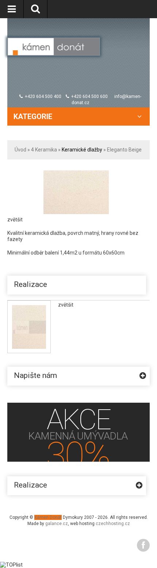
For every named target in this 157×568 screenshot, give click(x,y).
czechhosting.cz (113, 523)
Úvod (20, 150)
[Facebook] (143, 545)
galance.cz (56, 523)
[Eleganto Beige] (76, 173)
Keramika (46, 150)
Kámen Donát (48, 517)
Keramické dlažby (82, 150)
